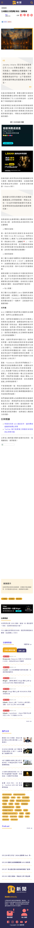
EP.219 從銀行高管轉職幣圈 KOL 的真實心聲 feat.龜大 (17, 862)
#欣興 (17, 804)
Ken (6, 15)
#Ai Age (5, 816)
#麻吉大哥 (6, 797)
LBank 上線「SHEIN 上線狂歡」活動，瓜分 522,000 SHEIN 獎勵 (17, 703)
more (27, 721)
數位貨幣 (19, 598)
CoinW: (5, 670)
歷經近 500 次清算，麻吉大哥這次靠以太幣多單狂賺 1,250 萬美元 (12, 740)
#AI (19, 797)
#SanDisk (5, 819)
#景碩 (10, 804)
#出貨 (25, 810)
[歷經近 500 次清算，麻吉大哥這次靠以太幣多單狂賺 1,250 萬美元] (27, 741)
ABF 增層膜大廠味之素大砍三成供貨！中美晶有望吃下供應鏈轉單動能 (12, 762)
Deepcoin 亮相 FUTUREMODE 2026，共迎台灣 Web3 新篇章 (17, 660)
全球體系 (11, 598)
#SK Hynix (14, 819)
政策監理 (4, 8)
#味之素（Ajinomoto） (23, 800)
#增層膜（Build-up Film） (10, 813)
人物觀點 (4, 598)
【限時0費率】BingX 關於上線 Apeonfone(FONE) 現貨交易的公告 (17, 682)
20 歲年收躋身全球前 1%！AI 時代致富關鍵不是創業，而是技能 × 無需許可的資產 (12, 774)
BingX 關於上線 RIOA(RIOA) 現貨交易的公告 (17, 692)
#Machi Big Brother (19, 794)
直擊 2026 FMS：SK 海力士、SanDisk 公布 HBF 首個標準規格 (12, 785)
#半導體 (5, 800)
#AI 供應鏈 (26, 797)
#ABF (13, 797)
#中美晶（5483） (7, 810)
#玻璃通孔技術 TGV (8, 807)
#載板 (18, 807)
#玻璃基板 (24, 804)
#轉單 (27, 813)
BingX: (5, 681)
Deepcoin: (7, 659)
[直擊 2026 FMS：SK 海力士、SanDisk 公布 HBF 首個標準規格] (27, 787)
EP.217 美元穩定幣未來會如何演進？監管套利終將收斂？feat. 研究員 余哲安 (17, 869)
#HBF (27, 816)
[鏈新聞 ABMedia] (17, 2)
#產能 (21, 813)
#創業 (20, 816)
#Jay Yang (13, 816)
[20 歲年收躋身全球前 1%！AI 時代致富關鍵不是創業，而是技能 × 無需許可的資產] (27, 775)
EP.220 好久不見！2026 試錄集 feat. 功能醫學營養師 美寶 (17, 855)
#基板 (4, 804)
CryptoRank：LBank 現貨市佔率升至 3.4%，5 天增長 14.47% (17, 714)
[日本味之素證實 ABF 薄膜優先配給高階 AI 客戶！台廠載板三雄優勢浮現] (27, 753)
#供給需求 (18, 810)
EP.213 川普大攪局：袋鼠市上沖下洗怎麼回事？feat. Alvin (17, 876)
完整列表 (26, 644)
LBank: (5, 702)
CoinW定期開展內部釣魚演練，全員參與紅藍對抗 (17, 671)
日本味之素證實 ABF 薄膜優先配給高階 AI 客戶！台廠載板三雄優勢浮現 (12, 751)
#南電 (12, 800)
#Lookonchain (7, 794)
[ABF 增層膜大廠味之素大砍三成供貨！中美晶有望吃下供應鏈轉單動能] (27, 764)
